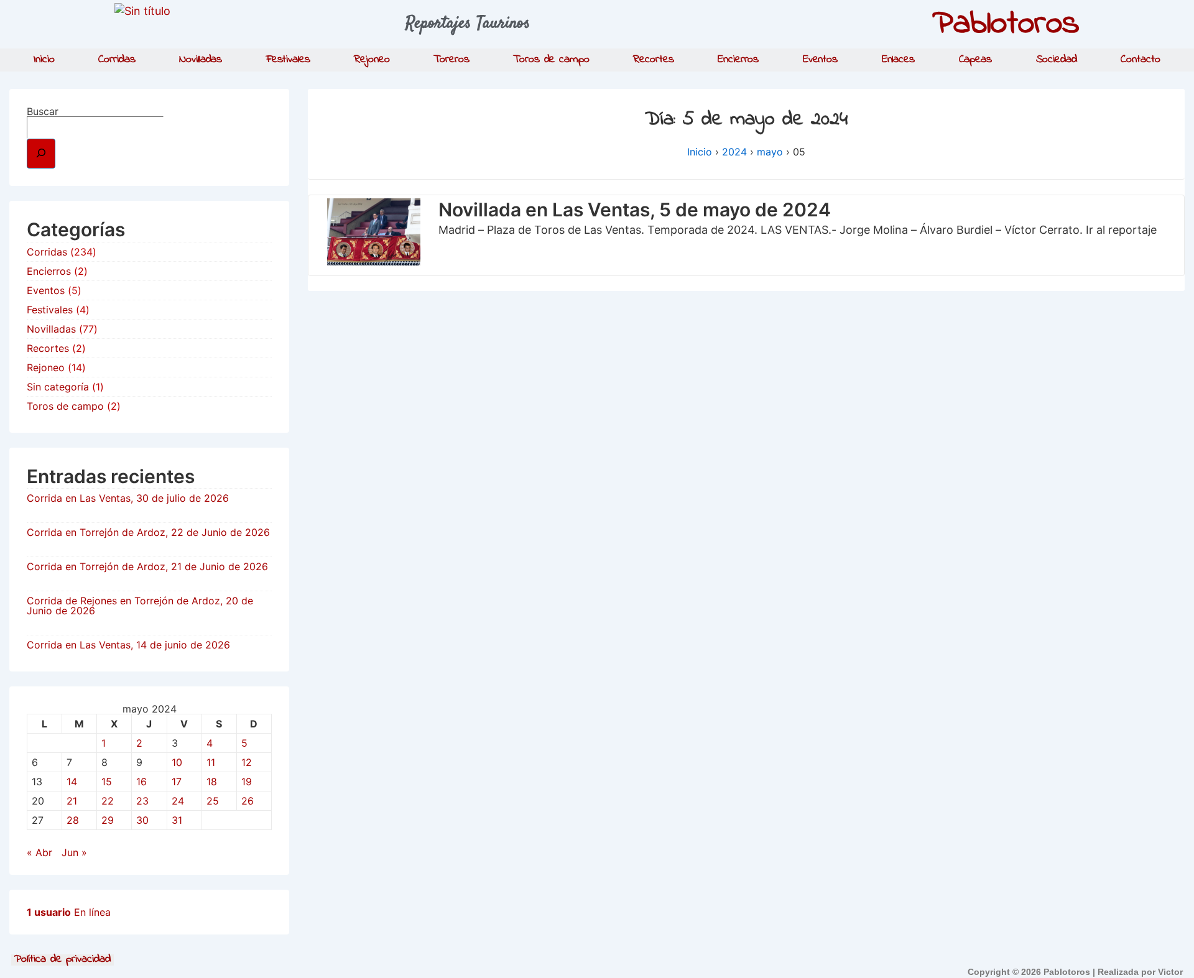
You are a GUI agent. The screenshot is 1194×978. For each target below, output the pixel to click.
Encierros (738, 60)
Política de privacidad (62, 960)
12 (246, 762)
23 (142, 801)
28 (73, 820)
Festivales (288, 60)
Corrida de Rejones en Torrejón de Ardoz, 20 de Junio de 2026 (140, 605)
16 (141, 781)
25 (212, 801)
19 (246, 781)
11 (210, 762)
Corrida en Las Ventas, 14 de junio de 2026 (128, 645)
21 (72, 801)
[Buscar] (41, 153)
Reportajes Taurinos (467, 23)
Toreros (451, 60)
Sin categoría (58, 387)
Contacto (1140, 60)
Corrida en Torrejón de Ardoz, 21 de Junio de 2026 (147, 566)
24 (178, 801)
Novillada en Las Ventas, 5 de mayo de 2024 (634, 209)
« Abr (39, 852)
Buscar (42, 111)
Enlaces (898, 60)
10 (177, 762)
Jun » (74, 852)
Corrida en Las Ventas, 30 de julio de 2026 (128, 498)
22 (107, 801)
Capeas (975, 60)
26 (247, 801)
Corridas (116, 60)
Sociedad (1056, 60)
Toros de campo (551, 60)
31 (177, 820)
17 (177, 781)
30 (142, 820)
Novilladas (200, 60)
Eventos (820, 60)
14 (72, 781)
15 (106, 781)
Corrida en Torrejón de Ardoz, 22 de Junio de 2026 (148, 532)
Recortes (653, 60)
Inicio (44, 60)
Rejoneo (371, 60)
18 (211, 781)
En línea (69, 912)
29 (107, 820)
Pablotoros (1006, 24)
